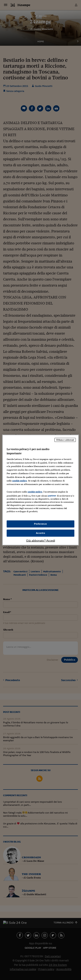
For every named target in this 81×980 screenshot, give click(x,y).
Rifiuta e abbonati (65, 440)
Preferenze (40, 524)
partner (52, 495)
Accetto (40, 533)
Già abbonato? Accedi (40, 540)
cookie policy (19, 480)
